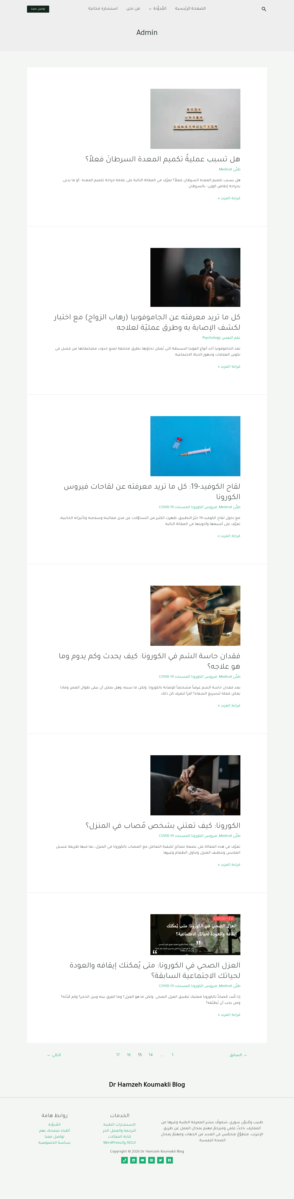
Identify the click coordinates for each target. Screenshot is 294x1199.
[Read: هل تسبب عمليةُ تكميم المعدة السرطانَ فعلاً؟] (195, 119)
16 (129, 1055)
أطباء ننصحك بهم (54, 1131)
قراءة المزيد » (229, 199)
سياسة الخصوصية (54, 1143)
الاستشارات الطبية (119, 1125)
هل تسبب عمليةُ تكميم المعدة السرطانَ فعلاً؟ (162, 160)
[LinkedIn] (133, 1160)
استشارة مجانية (103, 9)
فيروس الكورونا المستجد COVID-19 (188, 507)
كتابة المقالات (119, 1137)
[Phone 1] (124, 1160)
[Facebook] (169, 1160)
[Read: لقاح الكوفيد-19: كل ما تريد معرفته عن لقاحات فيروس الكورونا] (195, 447)
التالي (54, 1055)
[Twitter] (160, 1160)
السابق (238, 1055)
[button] (264, 9)
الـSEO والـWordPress (119, 1143)
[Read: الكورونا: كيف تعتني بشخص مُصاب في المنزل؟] (195, 785)
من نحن (133, 9)
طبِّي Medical (229, 170)
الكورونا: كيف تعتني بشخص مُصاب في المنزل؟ (163, 827)
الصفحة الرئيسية (190, 9)
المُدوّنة (54, 1125)
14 (151, 1055)
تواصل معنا (54, 1137)
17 (118, 1055)
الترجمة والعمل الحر (119, 1131)
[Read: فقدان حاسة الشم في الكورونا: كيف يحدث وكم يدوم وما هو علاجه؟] (195, 616)
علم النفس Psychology (221, 338)
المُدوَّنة (159, 9)
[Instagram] (151, 1160)
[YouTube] (142, 1160)
